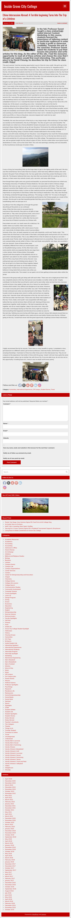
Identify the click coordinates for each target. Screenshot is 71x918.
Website (6, 438)
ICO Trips (8, 639)
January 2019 (9, 845)
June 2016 (8, 895)
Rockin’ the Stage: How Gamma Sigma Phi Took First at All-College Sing (28, 522)
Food (6, 624)
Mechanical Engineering (12, 658)
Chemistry (8, 579)
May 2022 (8, 795)
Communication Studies (12, 587)
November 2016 (10, 884)
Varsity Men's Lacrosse (12, 741)
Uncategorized (10, 736)
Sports (7, 703)
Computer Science (11, 591)
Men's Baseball (10, 660)
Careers (7, 573)
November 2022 (10, 793)
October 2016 (9, 887)
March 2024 (9, 785)
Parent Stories (9, 678)
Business (8, 560)
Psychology (8, 687)
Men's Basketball (10, 662)
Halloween (8, 631)
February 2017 (10, 878)
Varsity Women (10, 747)
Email (5, 430)
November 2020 (10, 820)
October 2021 (9, 810)
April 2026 (8, 779)
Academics (8, 541)
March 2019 (9, 843)
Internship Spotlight (11, 653)
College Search (10, 585)
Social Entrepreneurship (12, 695)
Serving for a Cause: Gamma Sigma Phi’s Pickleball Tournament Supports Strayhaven (32, 528)
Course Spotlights (11, 593)
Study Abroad (9, 718)
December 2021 (10, 806)
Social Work (9, 699)
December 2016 (10, 882)
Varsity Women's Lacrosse (13, 753)
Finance (7, 622)
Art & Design (9, 552)
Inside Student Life (11, 643)
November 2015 (10, 907)
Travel (53, 389)
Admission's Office (11, 548)
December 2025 (10, 781)
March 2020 (9, 824)
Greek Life (8, 626)
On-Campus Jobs (10, 676)
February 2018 (10, 860)
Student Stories (45, 389)
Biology (7, 558)
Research (8, 689)
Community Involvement (13, 589)
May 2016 (8, 897)
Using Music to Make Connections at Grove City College (23, 530)
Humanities (12, 389)
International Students (12, 649)
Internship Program (11, 651)
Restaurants (9, 693)
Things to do (9, 728)
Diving (7, 599)
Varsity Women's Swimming (14, 757)
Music (7, 670)
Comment (6, 404)
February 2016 (10, 903)
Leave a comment (62, 23)
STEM (7, 707)
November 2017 (10, 866)
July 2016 (8, 893)
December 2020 (10, 818)
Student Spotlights (11, 714)
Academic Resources (12, 539)
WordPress (35, 914)
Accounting (8, 543)
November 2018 (10, 849)
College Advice (10, 581)
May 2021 (8, 812)
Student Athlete (10, 709)
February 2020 (10, 826)
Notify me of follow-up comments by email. (17, 453)
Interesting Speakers (11, 645)
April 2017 (8, 874)
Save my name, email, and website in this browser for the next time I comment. (29, 447)
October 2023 (9, 791)
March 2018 (9, 858)
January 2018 (9, 862)
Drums (7, 602)
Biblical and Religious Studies (14, 556)
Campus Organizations (12, 568)
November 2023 (10, 789)
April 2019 (8, 841)
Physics (7, 680)
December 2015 (10, 905)
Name (5, 423)
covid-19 (8, 595)
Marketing (8, 655)
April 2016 (8, 899)
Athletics (8, 554)
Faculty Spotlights (11, 618)
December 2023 (10, 787)
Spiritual (8, 701)
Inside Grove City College (20, 6)
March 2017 (9, 876)
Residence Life (9, 691)
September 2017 (10, 870)
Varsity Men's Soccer (12, 743)
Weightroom (9, 768)
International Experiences (24, 389)
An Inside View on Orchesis (14, 524)
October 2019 (9, 835)
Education (8, 606)
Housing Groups (10, 635)
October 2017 (9, 868)
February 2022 (10, 802)
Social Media (9, 697)
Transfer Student (10, 730)
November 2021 (10, 808)
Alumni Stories (9, 550)
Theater (7, 726)
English (7, 610)
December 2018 (10, 847)
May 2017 (8, 872)
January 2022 (9, 804)
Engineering (9, 608)
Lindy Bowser (19, 23)
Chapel (7, 577)
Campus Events (10, 564)
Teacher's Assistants (12, 722)
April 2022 (8, 797)
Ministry (7, 666)
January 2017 (9, 880)
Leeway (43, 914)
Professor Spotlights (11, 685)
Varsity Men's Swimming (13, 745)
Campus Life (9, 566)
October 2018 (9, 851)
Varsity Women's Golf (12, 751)
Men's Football (10, 664)
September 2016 (10, 889)
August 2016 (9, 891)
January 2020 (9, 828)
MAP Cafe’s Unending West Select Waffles (19, 526)
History (7, 633)
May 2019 (8, 839)
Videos (7, 765)
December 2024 (10, 783)
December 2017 (10, 864)
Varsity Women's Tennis (13, 759)
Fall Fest (8, 620)
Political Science (10, 682)
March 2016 (9, 901)
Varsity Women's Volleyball (14, 763)
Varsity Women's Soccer (13, 755)
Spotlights (8, 705)
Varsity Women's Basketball (14, 749)
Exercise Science (10, 614)
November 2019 (10, 833)
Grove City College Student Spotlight (17, 629)
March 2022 (9, 799)
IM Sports (8, 641)
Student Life (9, 712)
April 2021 (8, 814)
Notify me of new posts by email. (14, 458)
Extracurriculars (10, 616)
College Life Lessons (11, 583)
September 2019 (10, 837)
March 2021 (9, 816)
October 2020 (9, 822)
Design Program (10, 597)
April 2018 (8, 855)
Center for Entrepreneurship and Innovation (19, 575)
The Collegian (9, 724)
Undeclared (9, 738)
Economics (8, 604)
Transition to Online (11, 732)
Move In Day (9, 668)
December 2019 (10, 831)
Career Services (10, 570)
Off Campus (36, 389)
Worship (8, 770)
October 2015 (9, 909)
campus (7, 562)
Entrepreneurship (10, 612)
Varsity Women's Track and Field (15, 761)
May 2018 (8, 853)
